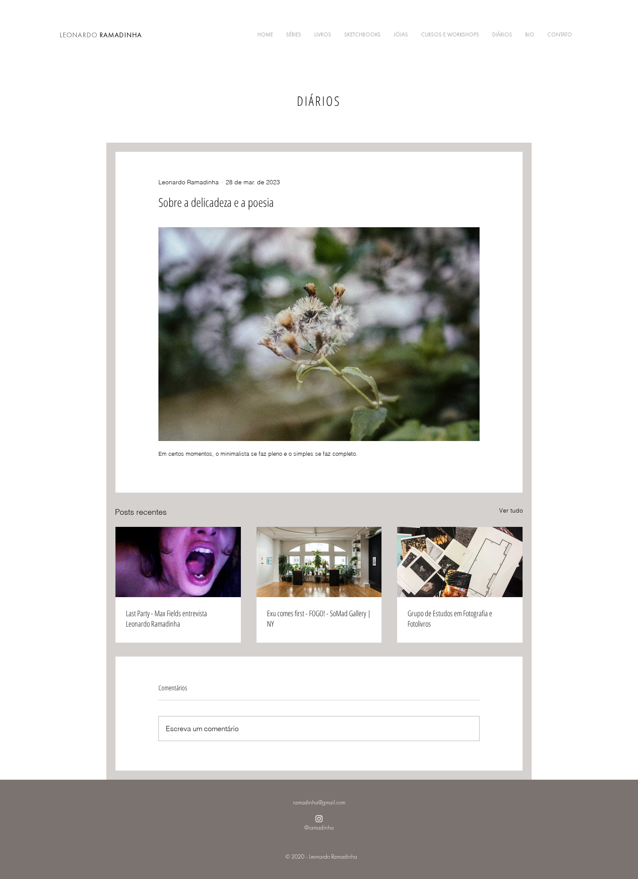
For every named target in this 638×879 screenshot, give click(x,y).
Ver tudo (511, 510)
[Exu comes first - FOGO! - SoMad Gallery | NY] (319, 562)
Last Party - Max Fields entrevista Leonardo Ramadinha (166, 618)
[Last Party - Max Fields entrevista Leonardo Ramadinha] (178, 562)
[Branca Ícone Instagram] (319, 818)
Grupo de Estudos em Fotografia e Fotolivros (450, 618)
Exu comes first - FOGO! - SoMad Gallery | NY (319, 618)
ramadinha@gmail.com (319, 802)
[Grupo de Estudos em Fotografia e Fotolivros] (460, 562)
